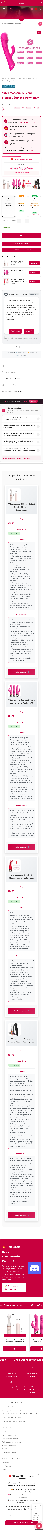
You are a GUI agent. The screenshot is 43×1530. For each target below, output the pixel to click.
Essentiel (17, 108)
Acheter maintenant (21, 250)
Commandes (6, 1463)
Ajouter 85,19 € (34, 263)
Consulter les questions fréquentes (13, 1421)
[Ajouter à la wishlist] (14, 1348)
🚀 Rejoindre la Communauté (11, 1287)
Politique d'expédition (9, 1445)
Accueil (4, 79)
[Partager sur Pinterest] (16, 347)
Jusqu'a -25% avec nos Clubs (17, 1344)
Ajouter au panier (21, 244)
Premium (28, 108)
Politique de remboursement (11, 1442)
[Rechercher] (40, 24)
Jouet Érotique (12, 79)
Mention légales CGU (9, 1435)
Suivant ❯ (29, 331)
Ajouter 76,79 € (34, 272)
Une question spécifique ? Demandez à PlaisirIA (17, 458)
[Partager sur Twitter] (14, 347)
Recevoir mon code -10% (21, 1523)
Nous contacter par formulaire (12, 1417)
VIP (38, 108)
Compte (4, 1470)
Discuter (34, 401)
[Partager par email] (19, 347)
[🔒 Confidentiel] (39, 1526)
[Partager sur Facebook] (11, 347)
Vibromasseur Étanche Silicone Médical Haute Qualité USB (17, 271)
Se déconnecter (7, 1466)
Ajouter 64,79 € (34, 281)
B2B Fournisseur (7, 1432)
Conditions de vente (8, 1449)
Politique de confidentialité (10, 1439)
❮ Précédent (15, 331)
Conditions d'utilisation (9, 1452)
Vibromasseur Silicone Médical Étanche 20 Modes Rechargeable (18, 262)
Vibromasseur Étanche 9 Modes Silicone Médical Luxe (19, 280)
